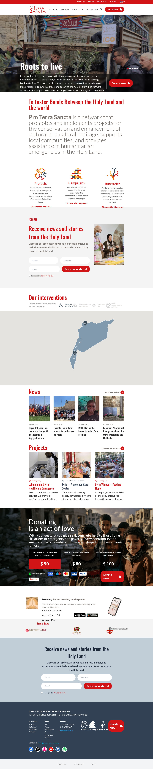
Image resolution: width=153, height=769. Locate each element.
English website (66, 730)
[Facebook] (31, 749)
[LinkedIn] (57, 749)
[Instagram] (44, 749)
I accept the (42, 276)
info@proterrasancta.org (48, 743)
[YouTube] (51, 749)
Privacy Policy (47, 276)
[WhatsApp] (64, 749)
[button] (122, 2)
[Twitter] (37, 749)
